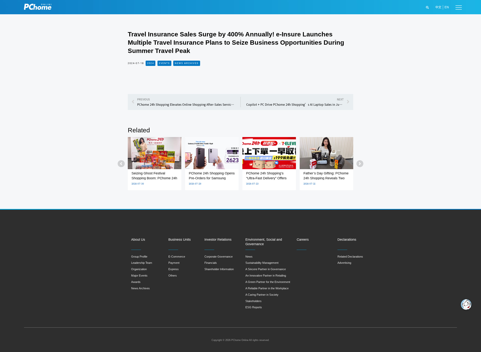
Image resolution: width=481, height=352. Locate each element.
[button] (428, 7)
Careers (303, 239)
